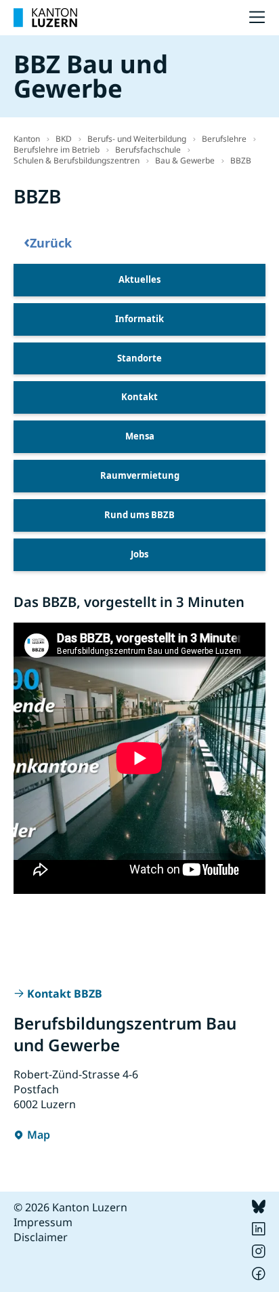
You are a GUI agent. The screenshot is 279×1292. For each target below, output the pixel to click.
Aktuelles (139, 279)
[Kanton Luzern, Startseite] (45, 17)
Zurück (48, 241)
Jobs (139, 554)
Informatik (139, 319)
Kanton (27, 138)
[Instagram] (258, 1254)
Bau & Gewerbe (185, 160)
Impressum (43, 1222)
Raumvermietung (139, 475)
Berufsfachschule (148, 149)
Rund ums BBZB (139, 515)
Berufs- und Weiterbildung (136, 138)
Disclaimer (41, 1237)
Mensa (139, 436)
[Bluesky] (258, 1209)
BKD (64, 138)
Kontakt (139, 397)
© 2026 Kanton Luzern (70, 1207)
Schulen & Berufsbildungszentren (77, 160)
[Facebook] (258, 1276)
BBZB (240, 160)
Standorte (139, 358)
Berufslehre (224, 138)
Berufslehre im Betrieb (57, 149)
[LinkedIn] (258, 1231)
